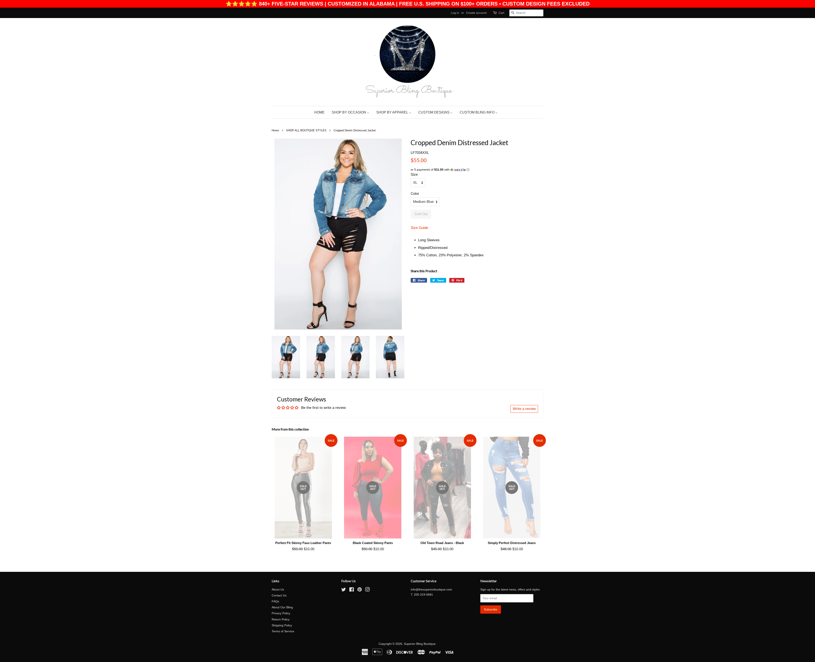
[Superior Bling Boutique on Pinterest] (359, 590)
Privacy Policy (281, 613)
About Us (278, 589)
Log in (455, 12)
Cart (501, 12)
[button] (477, 170)
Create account (476, 12)
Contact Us (279, 595)
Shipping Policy (282, 625)
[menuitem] (321, 112)
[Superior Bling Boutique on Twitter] (343, 590)
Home (275, 130)
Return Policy (280, 619)
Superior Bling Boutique (420, 643)
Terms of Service (283, 631)
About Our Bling (282, 607)
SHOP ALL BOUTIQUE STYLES (306, 130)
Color (415, 194)
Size (414, 175)
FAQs (275, 601)
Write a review (524, 409)
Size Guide (419, 228)
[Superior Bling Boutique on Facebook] (351, 590)
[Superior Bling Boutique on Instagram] (367, 590)
